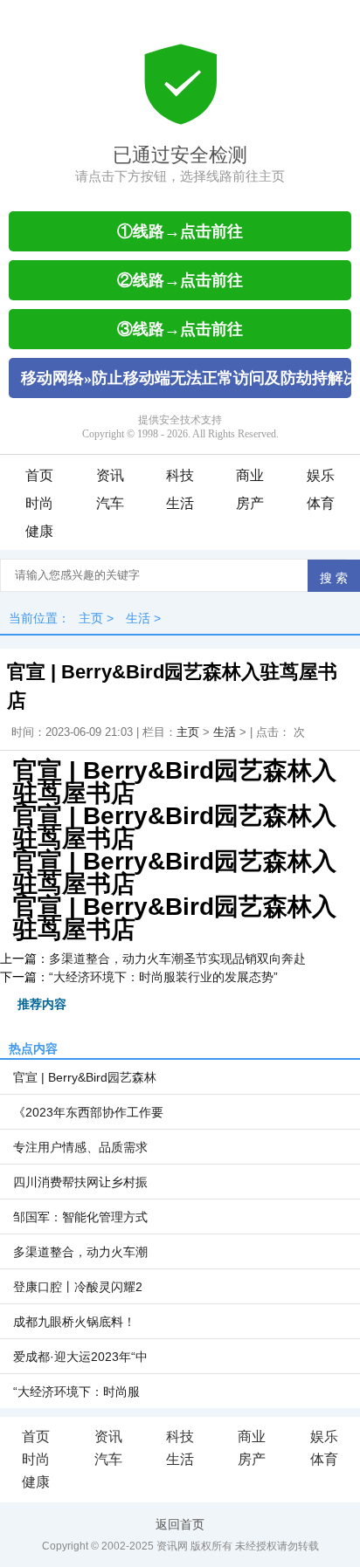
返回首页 (180, 1524)
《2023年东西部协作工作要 (88, 1112)
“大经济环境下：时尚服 (76, 1392)
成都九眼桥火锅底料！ (74, 1322)
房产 (250, 503)
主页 (91, 618)
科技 (180, 475)
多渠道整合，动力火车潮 (80, 1252)
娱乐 (321, 475)
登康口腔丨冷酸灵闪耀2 (77, 1287)
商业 (250, 475)
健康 (39, 531)
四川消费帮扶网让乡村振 (80, 1182)
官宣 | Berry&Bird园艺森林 (84, 1077)
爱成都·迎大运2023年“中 (80, 1357)
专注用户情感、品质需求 (80, 1147)
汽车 (110, 503)
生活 (180, 503)
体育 (321, 503)
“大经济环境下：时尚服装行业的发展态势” (163, 977)
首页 (39, 475)
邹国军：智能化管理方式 (80, 1217)
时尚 (39, 503)
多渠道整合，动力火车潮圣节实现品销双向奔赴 (177, 959)
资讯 (110, 475)
